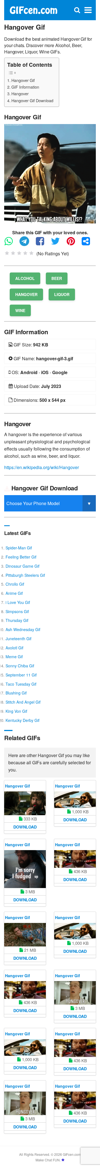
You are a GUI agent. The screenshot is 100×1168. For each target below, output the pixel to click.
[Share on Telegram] (27, 243)
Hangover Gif (23, 80)
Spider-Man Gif (19, 547)
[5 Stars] (31, 253)
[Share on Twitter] (58, 243)
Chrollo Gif (15, 584)
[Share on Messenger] (89, 243)
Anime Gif (14, 593)
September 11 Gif (21, 675)
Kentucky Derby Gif (22, 720)
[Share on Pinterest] (74, 243)
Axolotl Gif (14, 647)
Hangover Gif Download (32, 100)
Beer (56, 278)
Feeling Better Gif (21, 557)
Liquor (61, 294)
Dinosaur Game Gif (22, 566)
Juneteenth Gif (18, 638)
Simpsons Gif (17, 611)
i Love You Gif (18, 602)
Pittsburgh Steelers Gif (25, 575)
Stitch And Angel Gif (23, 702)
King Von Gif (16, 711)
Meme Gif (14, 656)
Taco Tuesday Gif (21, 684)
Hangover (20, 93)
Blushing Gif (16, 693)
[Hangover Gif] (50, 173)
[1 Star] (7, 253)
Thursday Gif (17, 620)
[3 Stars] (19, 253)
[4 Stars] (25, 253)
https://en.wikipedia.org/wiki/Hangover (41, 467)
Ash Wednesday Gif (23, 629)
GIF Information (25, 87)
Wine (20, 310)
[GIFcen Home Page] (33, 9)
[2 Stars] (13, 253)
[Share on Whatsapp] (11, 243)
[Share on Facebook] (43, 243)
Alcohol (25, 278)
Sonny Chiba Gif (20, 665)
